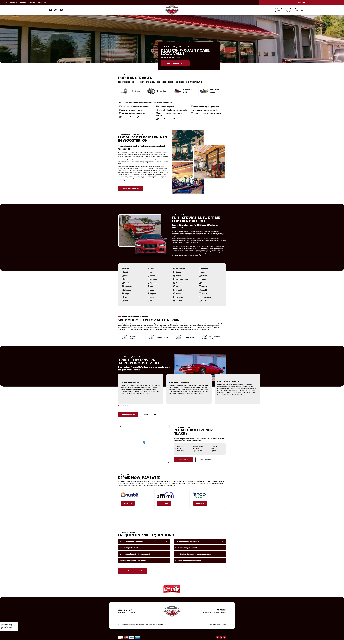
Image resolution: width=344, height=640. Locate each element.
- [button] (120, 429)
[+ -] (144, 444)
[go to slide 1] (118, 405)
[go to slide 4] (125, 405)
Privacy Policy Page (6, 629)
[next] (224, 589)
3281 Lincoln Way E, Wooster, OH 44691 (290, 11)
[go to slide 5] (127, 405)
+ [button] (120, 426)
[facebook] (217, 637)
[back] (120, 589)
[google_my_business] (224, 637)
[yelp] (220, 637)
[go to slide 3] (123, 405)
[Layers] (168, 426)
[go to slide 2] (120, 405)
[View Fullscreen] (120, 432)
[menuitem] (7, 2)
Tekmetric (160, 624)
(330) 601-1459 (55, 9)
